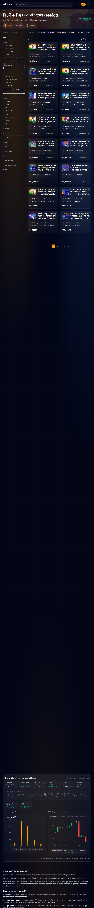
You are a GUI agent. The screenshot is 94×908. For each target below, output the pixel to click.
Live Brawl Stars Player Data (63, 858)
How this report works (80, 858)
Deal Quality (69, 852)
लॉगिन (83, 4)
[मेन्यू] (89, 4)
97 (65, 246)
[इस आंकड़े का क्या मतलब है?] (16, 783)
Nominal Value (80, 850)
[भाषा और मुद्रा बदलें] (78, 4)
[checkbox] (30, 49)
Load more (59, 238)
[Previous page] (49, 246)
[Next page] (68, 246)
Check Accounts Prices (45, 858)
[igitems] (7, 4)
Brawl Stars (6, 10)
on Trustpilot (40, 20)
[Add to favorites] (35, 45)
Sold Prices (69, 850)
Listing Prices (57, 850)
